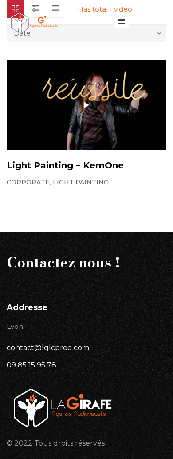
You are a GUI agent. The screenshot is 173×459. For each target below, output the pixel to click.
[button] (121, 20)
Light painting (81, 182)
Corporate (28, 182)
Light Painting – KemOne (65, 165)
